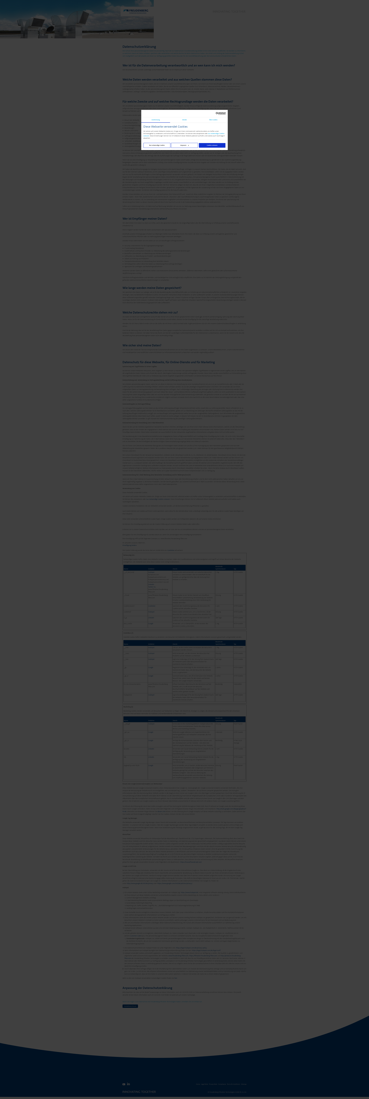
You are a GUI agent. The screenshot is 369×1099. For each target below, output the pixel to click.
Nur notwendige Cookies (157, 145)
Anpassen (183, 145)
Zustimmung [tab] (156, 120)
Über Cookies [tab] (213, 120)
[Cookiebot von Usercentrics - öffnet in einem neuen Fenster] (217, 113)
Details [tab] (184, 120)
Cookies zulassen (212, 145)
